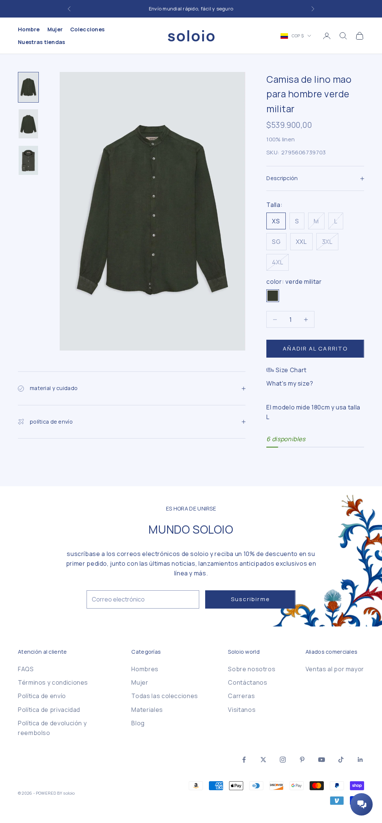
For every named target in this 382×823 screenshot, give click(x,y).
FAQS (26, 669)
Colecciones (87, 29)
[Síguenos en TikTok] (341, 759)
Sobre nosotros (251, 669)
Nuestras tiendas (41, 41)
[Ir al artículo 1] (28, 87)
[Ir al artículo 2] (28, 124)
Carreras (241, 696)
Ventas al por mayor (335, 669)
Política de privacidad (49, 710)
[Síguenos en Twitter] (263, 759)
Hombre (29, 29)
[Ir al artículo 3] (28, 160)
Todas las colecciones (164, 696)
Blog (138, 723)
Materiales (147, 710)
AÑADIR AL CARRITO (315, 348)
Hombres (144, 669)
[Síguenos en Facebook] (244, 759)
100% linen (280, 139)
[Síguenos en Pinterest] (302, 759)
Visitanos (242, 710)
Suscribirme (250, 599)
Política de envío (42, 696)
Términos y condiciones (53, 682)
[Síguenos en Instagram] (282, 759)
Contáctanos (247, 682)
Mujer (55, 29)
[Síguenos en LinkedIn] (360, 759)
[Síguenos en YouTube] (321, 759)
